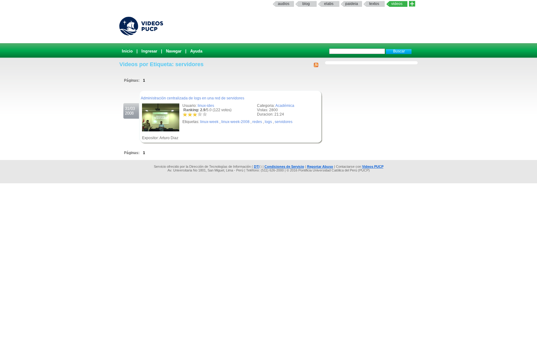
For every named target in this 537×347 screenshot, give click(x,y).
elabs (328, 4)
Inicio (127, 51)
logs (268, 122)
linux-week (209, 122)
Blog (306, 4)
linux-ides (206, 105)
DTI (256, 166)
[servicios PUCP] (412, 4)
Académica (284, 105)
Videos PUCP (372, 166)
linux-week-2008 (235, 122)
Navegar (173, 51)
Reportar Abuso (320, 166)
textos (374, 4)
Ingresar (149, 51)
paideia (351, 4)
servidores (283, 122)
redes (257, 122)
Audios (283, 4)
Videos (396, 4)
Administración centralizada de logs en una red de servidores (192, 98)
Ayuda (196, 51)
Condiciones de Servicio (284, 166)
